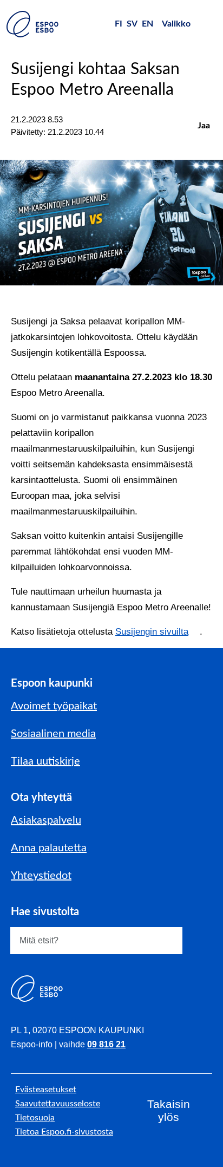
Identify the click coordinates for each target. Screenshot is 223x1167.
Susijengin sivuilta (151, 632)
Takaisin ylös (168, 1110)
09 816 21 (106, 1044)
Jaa (204, 125)
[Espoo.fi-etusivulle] (32, 24)
